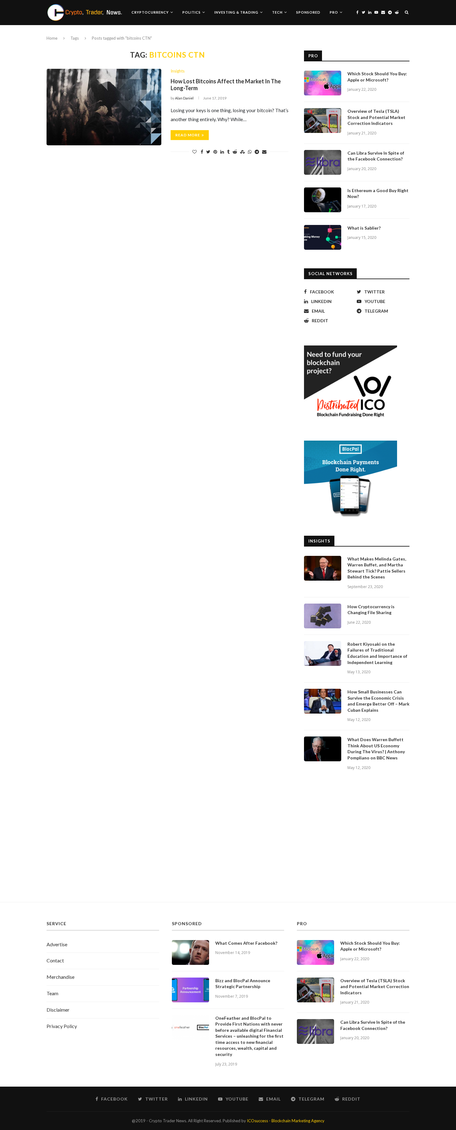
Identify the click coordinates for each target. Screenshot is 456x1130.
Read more (187, 135)
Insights (178, 71)
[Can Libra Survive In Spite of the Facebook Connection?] (322, 162)
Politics (191, 12)
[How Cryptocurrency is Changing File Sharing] (322, 616)
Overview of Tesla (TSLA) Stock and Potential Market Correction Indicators (376, 117)
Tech (277, 12)
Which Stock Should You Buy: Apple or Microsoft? (377, 76)
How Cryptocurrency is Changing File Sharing (371, 609)
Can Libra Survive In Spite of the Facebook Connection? (375, 156)
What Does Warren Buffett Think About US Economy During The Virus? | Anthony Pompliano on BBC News (376, 748)
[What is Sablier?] (322, 237)
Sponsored (308, 12)
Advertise (57, 944)
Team (52, 993)
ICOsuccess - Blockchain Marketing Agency (285, 1120)
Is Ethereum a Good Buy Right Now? (378, 193)
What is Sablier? (364, 228)
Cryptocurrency (150, 12)
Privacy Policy (62, 1026)
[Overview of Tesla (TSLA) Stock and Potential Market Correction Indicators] (322, 120)
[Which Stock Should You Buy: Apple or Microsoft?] (322, 83)
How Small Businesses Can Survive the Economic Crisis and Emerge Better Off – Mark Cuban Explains (378, 701)
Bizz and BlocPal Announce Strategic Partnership (242, 983)
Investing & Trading (236, 12)
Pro (334, 12)
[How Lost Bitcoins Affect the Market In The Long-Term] (104, 107)
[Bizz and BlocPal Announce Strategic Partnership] (190, 990)
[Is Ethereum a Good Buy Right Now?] (322, 199)
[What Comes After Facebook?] (190, 952)
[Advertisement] (228, 843)
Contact (55, 960)
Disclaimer (58, 1010)
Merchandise (60, 977)
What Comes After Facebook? (246, 943)
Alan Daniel (184, 98)
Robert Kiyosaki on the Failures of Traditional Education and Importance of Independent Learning (377, 653)
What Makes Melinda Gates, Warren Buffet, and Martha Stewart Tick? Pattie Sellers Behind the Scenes (376, 568)
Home (52, 38)
